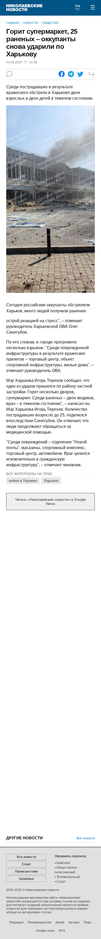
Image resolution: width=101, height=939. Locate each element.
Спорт (26, 864)
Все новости (86, 838)
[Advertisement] (50, 569)
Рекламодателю (39, 922)
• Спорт (60, 881)
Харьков (51, 481)
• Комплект (62, 863)
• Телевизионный (67, 877)
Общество (50, 22)
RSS (62, 931)
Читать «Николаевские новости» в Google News (50, 501)
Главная (12, 22)
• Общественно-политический (66, 870)
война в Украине (23, 481)
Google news (45, 931)
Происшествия (26, 871)
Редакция (17, 922)
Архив (59, 922)
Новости (30, 22)
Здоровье (26, 879)
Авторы (74, 922)
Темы (87, 922)
